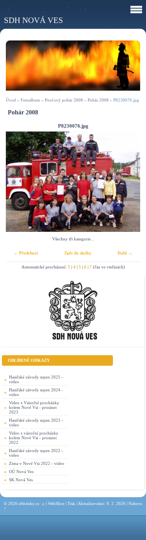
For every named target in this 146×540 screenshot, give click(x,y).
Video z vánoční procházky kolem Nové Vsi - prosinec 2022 (33, 438)
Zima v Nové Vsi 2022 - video (36, 463)
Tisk (71, 503)
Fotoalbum (30, 100)
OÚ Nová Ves (21, 471)
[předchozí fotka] (18, 181)
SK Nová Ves (21, 479)
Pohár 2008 (98, 100)
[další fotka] (127, 181)
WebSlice (56, 503)
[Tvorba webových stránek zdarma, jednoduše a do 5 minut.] (43, 504)
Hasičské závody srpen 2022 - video (36, 453)
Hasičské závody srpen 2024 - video (36, 392)
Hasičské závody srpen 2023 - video (36, 422)
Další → (125, 253)
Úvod (11, 100)
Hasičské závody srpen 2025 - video (36, 379)
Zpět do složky (77, 253)
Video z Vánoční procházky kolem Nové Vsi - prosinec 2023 (34, 407)
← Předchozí (26, 253)
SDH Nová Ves (33, 20)
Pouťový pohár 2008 (64, 100)
